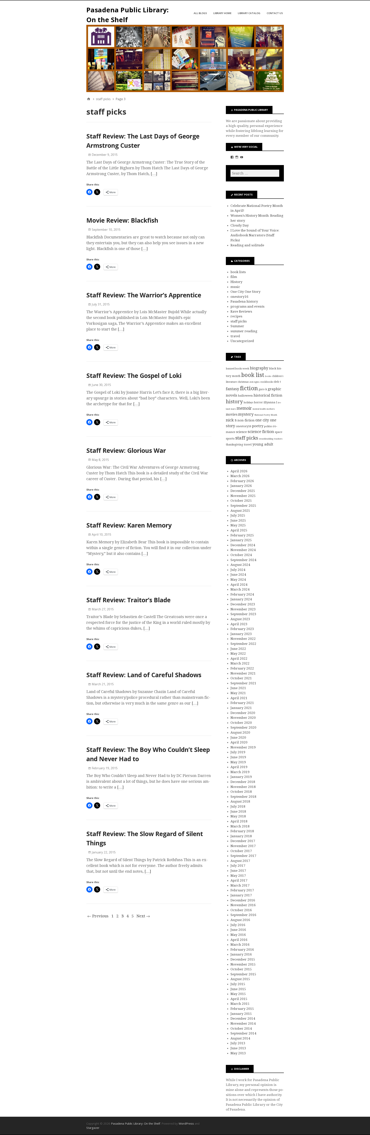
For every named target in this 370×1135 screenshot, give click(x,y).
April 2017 (238, 880)
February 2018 (242, 831)
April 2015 (238, 999)
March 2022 (240, 663)
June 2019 (238, 757)
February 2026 (242, 481)
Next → (143, 916)
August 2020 (240, 732)
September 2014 (243, 1033)
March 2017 (240, 885)
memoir (244, 408)
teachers (278, 439)
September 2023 (243, 614)
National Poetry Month (265, 415)
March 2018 (240, 826)
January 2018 (241, 836)
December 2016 (242, 900)
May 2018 (238, 816)
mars (233, 409)
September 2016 (243, 915)
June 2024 (238, 574)
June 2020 (238, 737)
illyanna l (270, 402)
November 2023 (243, 609)
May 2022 (238, 653)
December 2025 (242, 491)
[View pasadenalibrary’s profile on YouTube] (241, 157)
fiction (249, 388)
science (241, 432)
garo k (263, 389)
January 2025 (241, 540)
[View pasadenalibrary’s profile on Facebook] (232, 157)
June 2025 (238, 520)
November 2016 (243, 905)
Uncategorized (242, 341)
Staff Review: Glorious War (126, 450)
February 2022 (242, 668)
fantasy (232, 389)
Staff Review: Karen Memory (129, 525)
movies (231, 414)
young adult (262, 444)
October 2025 (241, 500)
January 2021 (241, 708)
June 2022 (238, 649)
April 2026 (238, 471)
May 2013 (238, 1053)
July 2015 (237, 984)
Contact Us (275, 13)
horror (258, 402)
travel (235, 336)
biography (259, 368)
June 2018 (238, 811)
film (233, 277)
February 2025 (242, 535)
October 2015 (241, 969)
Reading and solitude (247, 245)
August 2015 (240, 979)
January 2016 (241, 954)
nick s (231, 420)
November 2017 (243, 846)
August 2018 (240, 801)
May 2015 (238, 994)
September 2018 (243, 797)
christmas (243, 381)
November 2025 (243, 496)
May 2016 (238, 935)
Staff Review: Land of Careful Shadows (143, 675)
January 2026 (241, 486)
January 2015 (241, 1014)
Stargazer (92, 1128)
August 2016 (240, 920)
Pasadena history (244, 301)
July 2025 (237, 515)
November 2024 (243, 550)
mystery (246, 414)
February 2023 (242, 629)
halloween (245, 395)
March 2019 (240, 772)
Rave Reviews (241, 311)
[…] (154, 173)
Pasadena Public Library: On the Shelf (135, 1123)
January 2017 (241, 895)
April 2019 (238, 767)
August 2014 (240, 1038)
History (236, 282)
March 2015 (240, 1004)
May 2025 (238, 525)
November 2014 (243, 1023)
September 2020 (243, 727)
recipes (236, 316)
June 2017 (238, 870)
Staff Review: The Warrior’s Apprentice (143, 295)
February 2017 (242, 890)
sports (230, 438)
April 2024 (238, 584)
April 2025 (238, 530)
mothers (271, 409)
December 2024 (242, 545)
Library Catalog (249, 13)
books (268, 376)
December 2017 (242, 841)
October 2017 (241, 851)
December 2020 (242, 713)
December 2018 (242, 782)
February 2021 (242, 703)
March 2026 (240, 476)
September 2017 (243, 856)
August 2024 (240, 565)
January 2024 (241, 599)
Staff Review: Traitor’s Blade (128, 600)
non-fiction (246, 420)
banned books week (237, 368)
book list (252, 375)
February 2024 (242, 594)
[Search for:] (254, 173)
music (235, 287)
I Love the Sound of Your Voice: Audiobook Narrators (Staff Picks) (254, 235)
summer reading (243, 331)
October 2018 (241, 792)
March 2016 (240, 944)
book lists (238, 272)
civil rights (254, 382)
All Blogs (200, 13)
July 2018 (237, 806)
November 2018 (243, 787)
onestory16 (239, 297)
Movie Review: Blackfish (122, 220)
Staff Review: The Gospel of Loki (134, 375)
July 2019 (237, 752)
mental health (259, 409)
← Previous (97, 916)
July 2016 (237, 925)
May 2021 (238, 693)
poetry (257, 426)
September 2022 (243, 644)
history (234, 401)
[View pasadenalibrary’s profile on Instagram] (236, 157)
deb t (277, 381)
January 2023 (241, 634)
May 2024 (238, 579)
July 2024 (237, 570)
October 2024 (241, 555)
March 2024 (240, 589)
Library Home (222, 13)
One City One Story (245, 292)
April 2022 (238, 658)
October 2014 (241, 1028)
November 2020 (243, 718)
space (278, 432)
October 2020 (241, 723)
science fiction (261, 431)
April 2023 (238, 624)
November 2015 (243, 964)
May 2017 (238, 875)
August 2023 (240, 619)
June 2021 (238, 688)
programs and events (247, 306)
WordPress (186, 1123)
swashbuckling (266, 439)
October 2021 (241, 678)
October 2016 (241, 910)
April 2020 (238, 742)
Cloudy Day (239, 225)
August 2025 (240, 511)
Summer (237, 326)
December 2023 (242, 604)
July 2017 (237, 865)
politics (268, 426)
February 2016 (242, 949)
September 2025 (243, 506)
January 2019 (241, 777)
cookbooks (266, 381)
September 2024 (243, 560)
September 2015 (243, 974)
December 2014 (242, 1018)
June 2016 (238, 930)
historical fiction (268, 395)
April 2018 (238, 821)
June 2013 (238, 1048)
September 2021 (243, 683)
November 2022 (243, 639)
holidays (248, 402)
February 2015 (242, 1009)
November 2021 (243, 673)
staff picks (238, 321)
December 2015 (242, 959)
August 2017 (240, 861)
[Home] (88, 99)
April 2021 (238, 698)
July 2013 (237, 1043)
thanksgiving (234, 444)
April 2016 (238, 940)
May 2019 (238, 762)
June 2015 (238, 989)
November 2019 (243, 747)
